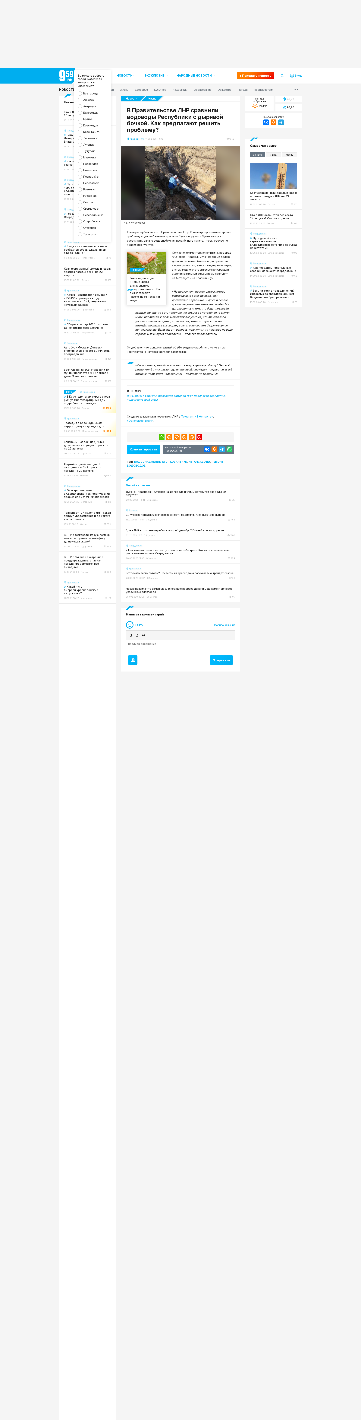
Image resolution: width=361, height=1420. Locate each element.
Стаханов (89, 227)
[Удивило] (184, 437)
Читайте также (138, 485)
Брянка (88, 119)
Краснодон (90, 125)
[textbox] (180, 646)
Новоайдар (90, 163)
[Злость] (199, 437)
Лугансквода (199, 461)
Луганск (88, 144)
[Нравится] (162, 437)
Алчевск (88, 99)
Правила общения (224, 624)
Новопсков (90, 170)
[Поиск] (282, 75)
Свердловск (91, 208)
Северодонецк (93, 215)
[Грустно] (192, 437)
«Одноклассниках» (140, 420)
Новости (67, 89)
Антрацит (89, 106)
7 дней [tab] (273, 154)
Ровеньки (89, 189)
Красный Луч (91, 131)
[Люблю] (177, 437)
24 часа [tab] (257, 154)
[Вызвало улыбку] (169, 437)
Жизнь (152, 98)
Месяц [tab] (289, 154)
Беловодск (90, 112)
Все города (90, 93)
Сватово (89, 202)
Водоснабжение (147, 461)
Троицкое (89, 234)
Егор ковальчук (174, 461)
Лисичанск (90, 138)
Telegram (187, 416)
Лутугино (89, 151)
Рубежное (89, 195)
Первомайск (91, 176)
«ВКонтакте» (204, 416)
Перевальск (91, 183)
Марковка (89, 157)
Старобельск (92, 221)
